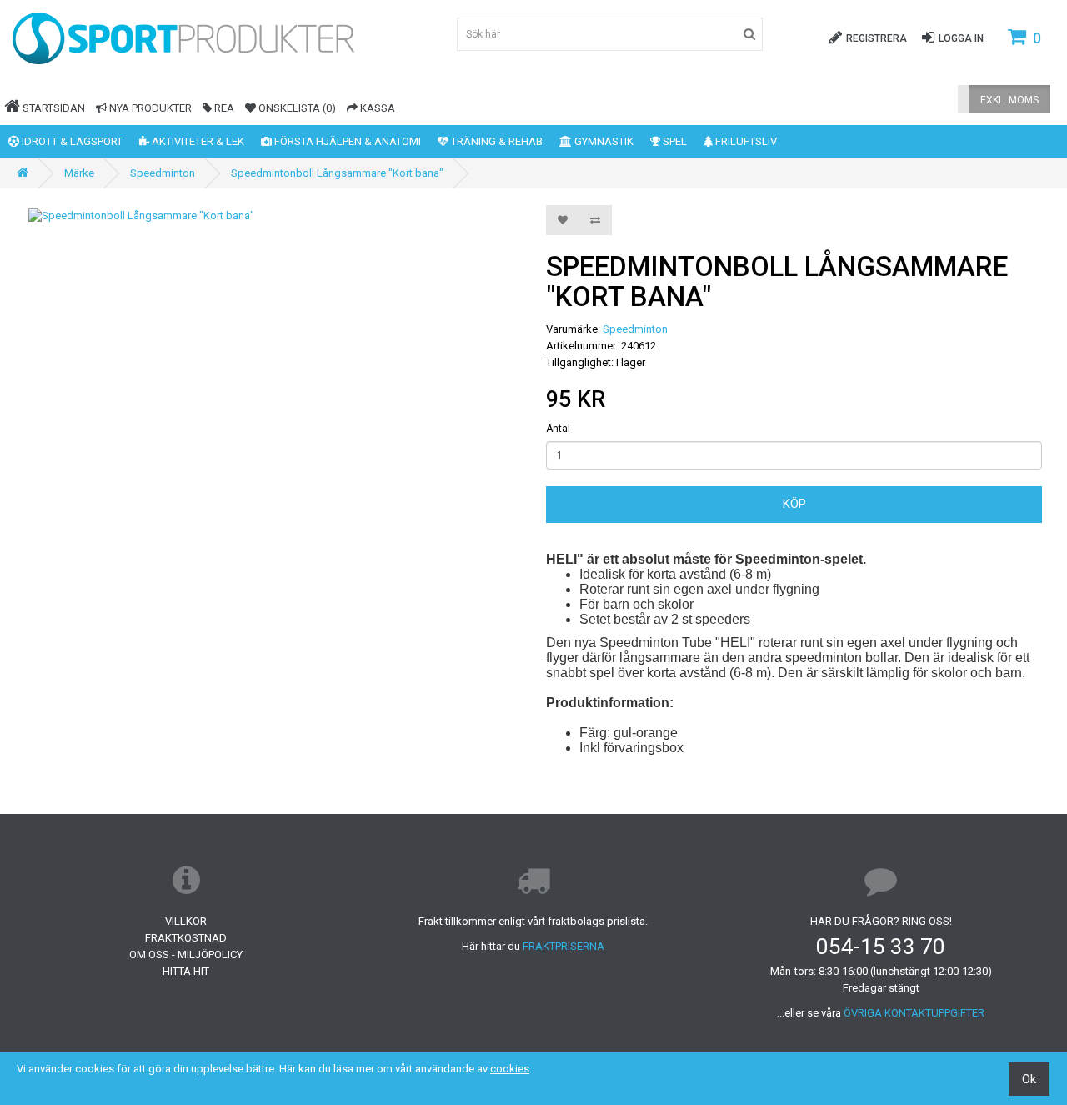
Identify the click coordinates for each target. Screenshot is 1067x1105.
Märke (79, 173)
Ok (1029, 1079)
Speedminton (162, 173)
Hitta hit (186, 971)
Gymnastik (603, 141)
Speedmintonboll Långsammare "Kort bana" (337, 173)
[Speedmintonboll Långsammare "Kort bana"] (273, 216)
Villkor (186, 921)
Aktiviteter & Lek (196, 141)
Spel (673, 141)
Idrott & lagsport (71, 141)
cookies (509, 1068)
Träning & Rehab (495, 141)
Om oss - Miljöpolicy (186, 954)
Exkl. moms (1009, 100)
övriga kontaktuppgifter (914, 1013)
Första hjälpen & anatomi (346, 141)
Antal (558, 428)
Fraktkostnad (186, 938)
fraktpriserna (563, 946)
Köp (794, 503)
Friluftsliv (745, 141)
